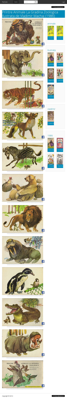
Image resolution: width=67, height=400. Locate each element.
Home (15, 2)
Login (63, 2)
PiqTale (5, 2)
